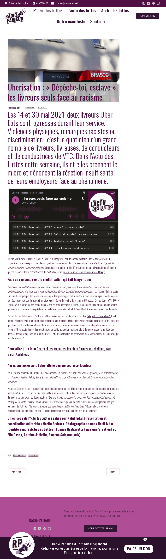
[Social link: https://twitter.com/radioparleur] (148, 3)
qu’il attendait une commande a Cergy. (84, 272)
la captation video (40, 300)
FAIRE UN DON (138, 549)
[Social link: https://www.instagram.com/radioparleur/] (158, 3)
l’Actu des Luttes (39, 418)
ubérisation (33, 455)
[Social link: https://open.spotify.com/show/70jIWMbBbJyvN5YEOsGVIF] (153, 3)
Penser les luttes (47, 10)
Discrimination (19, 455)
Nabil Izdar (30, 107)
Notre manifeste (71, 21)
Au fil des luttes (115, 10)
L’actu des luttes (81, 10)
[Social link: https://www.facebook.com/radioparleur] (143, 3)
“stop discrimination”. (99, 316)
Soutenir (97, 21)
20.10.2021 (42, 107)
